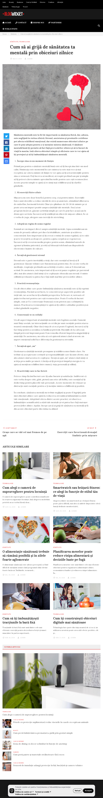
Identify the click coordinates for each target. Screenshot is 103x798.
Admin (29, 59)
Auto (4, 2)
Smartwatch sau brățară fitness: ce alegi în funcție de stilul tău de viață (76, 492)
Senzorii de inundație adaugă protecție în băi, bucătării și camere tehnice (48, 765)
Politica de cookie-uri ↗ (24, 792)
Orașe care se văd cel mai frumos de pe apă (25, 434)
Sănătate (6, 7)
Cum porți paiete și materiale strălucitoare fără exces (38, 754)
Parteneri (56, 22)
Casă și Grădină (31, 2)
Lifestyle (60, 2)
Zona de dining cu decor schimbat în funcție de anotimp (40, 743)
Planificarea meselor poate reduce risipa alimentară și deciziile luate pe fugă (73, 556)
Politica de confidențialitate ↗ (26, 794)
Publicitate (10, 29)
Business (20, 2)
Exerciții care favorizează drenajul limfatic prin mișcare (77, 434)
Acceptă (88, 790)
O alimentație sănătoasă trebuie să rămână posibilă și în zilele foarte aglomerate (26, 556)
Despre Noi (38, 22)
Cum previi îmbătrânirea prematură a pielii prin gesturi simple (43, 733)
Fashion (51, 2)
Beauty (11, 2)
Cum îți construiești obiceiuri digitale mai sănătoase (75, 620)
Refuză (78, 790)
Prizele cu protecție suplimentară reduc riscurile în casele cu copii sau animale (51, 722)
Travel (25, 7)
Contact (22, 22)
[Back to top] (96, 791)
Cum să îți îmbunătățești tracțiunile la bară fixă (21, 620)
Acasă (8, 22)
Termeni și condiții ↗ (43, 792)
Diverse (42, 2)
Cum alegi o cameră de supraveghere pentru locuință (25, 490)
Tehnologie (16, 7)
